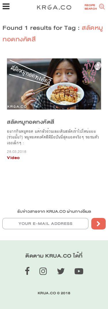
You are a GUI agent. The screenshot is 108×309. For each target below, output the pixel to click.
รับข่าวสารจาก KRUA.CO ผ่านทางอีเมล (54, 211)
